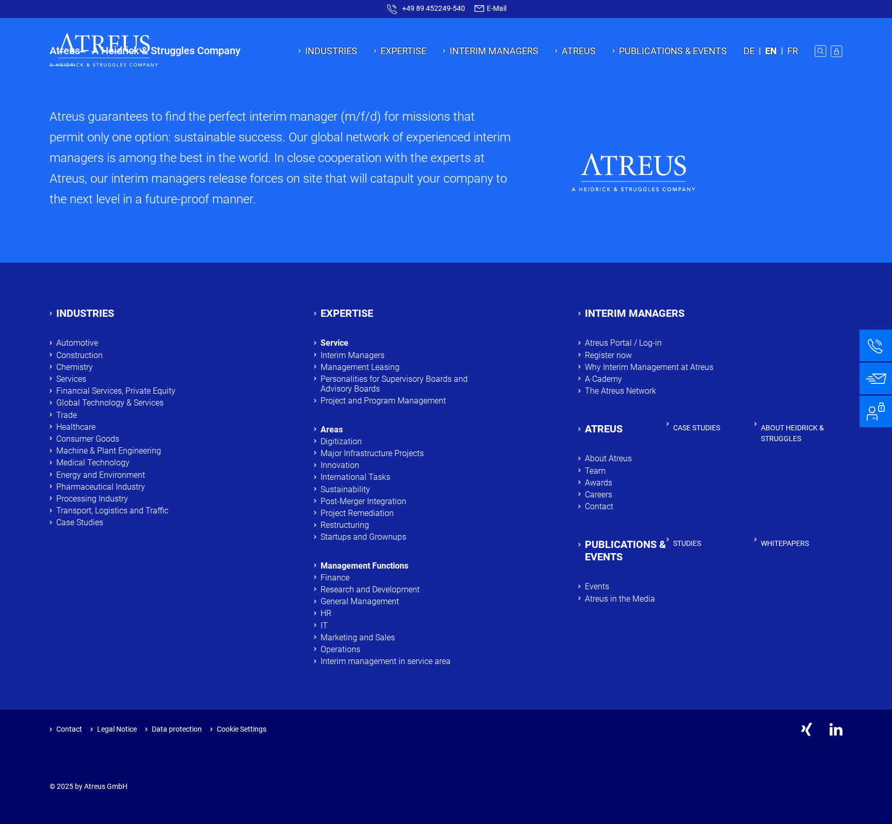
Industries (331, 50)
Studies (687, 543)
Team (595, 471)
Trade (66, 415)
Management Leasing (360, 367)
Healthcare (75, 427)
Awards (598, 483)
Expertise (403, 50)
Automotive (77, 343)
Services (71, 379)
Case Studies (79, 522)
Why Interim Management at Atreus (649, 367)
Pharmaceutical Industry (100, 487)
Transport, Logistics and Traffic (112, 510)
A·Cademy (603, 379)
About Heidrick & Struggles (792, 433)
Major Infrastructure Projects (372, 453)
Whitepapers (785, 543)
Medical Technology (93, 462)
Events (597, 586)
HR (326, 613)
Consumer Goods (87, 439)
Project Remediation (358, 513)
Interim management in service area (386, 661)
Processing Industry (92, 499)
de (749, 50)
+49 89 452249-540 (434, 8)
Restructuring (345, 525)
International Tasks (355, 477)
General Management (360, 601)
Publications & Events (673, 50)
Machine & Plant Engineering (108, 451)
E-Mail (495, 8)
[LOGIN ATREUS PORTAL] (836, 51)
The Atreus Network (620, 391)
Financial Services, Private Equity (116, 391)
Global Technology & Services (110, 403)
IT (324, 626)
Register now (608, 355)
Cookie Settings (241, 729)
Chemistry (76, 367)
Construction (79, 355)
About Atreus (608, 458)
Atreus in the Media (620, 599)
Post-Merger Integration (363, 501)
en (771, 50)
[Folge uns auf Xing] (806, 729)
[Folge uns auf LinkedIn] (836, 729)
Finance (335, 578)
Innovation (340, 465)
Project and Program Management (383, 401)
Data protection (177, 729)
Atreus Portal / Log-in (623, 343)
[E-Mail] (876, 378)
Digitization (341, 441)
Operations (340, 649)
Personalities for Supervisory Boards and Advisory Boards (394, 384)
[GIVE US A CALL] (876, 345)
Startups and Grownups (363, 537)
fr (792, 50)
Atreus (579, 50)
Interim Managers (494, 50)
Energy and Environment (100, 475)
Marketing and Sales (358, 637)
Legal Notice (117, 729)
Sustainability (345, 489)
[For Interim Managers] (876, 411)
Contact (599, 506)
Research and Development (370, 589)
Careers (598, 494)
